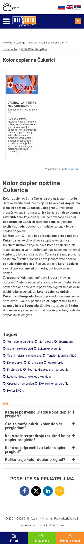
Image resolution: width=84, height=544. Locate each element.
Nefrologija (45, 341)
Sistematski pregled (19, 348)
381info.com (56, 525)
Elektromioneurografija (53, 383)
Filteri (14, 540)
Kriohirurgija (14, 369)
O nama (47, 518)
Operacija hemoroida (20, 383)
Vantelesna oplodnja (20, 341)
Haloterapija (55, 362)
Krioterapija (35, 362)
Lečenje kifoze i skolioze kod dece (29, 376)
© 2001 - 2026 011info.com (22, 518)
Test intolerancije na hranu (24, 355)
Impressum (28, 525)
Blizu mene (42, 540)
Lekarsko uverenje (49, 348)
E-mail (41, 525)
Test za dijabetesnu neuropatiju (47, 369)
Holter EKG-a (15, 390)
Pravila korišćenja (65, 518)
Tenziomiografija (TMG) (62, 355)
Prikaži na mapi (70, 540)
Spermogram (66, 341)
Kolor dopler (69, 169)
